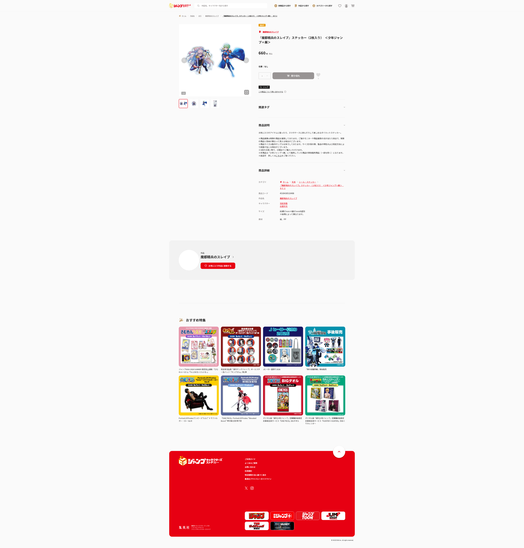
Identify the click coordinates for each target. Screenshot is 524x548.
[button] (183, 103)
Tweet (264, 87)
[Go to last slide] (184, 60)
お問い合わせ (250, 467)
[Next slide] (246, 60)
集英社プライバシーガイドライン (258, 479)
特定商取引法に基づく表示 (255, 475)
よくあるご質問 (251, 463)
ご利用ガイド (250, 459)
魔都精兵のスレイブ (271, 32)
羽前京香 (284, 203)
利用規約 (248, 471)
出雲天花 (284, 206)
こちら (279, 155)
